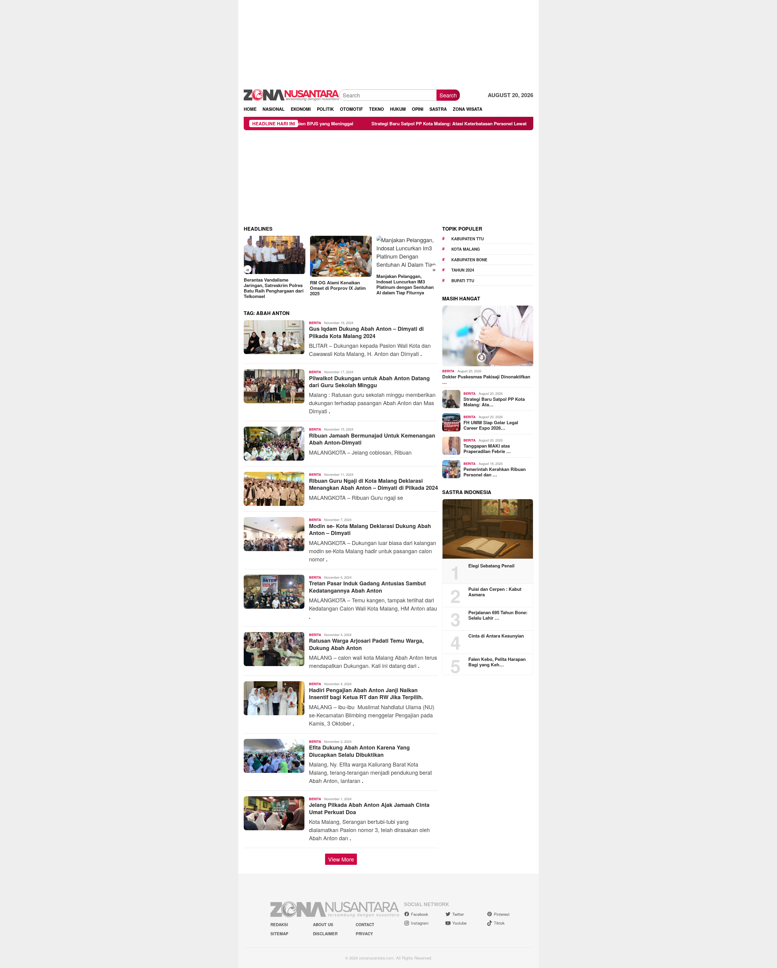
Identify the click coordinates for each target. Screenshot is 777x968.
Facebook (419, 914)
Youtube (459, 923)
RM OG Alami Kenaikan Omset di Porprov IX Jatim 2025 (272, 288)
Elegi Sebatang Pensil (491, 565)
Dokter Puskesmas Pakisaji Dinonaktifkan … (486, 379)
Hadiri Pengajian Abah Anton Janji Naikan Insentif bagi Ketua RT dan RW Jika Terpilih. (366, 693)
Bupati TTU (462, 280)
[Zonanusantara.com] (291, 94)
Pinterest (502, 914)
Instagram (420, 923)
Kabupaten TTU (467, 239)
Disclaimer (325, 933)
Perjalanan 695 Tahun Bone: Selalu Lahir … (498, 615)
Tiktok (499, 923)
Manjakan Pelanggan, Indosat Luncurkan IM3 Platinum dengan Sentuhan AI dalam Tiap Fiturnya (338, 284)
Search (448, 95)
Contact (365, 924)
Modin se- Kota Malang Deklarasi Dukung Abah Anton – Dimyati (370, 529)
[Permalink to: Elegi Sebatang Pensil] (487, 529)
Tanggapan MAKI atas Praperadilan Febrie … (487, 448)
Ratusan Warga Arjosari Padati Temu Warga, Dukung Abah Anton (366, 644)
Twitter (458, 914)
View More (341, 859)
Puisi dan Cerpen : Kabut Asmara (494, 591)
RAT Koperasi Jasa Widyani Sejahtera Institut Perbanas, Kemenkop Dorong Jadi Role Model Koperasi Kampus (406, 285)
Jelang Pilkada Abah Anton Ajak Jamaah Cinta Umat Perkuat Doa (369, 808)
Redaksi (279, 924)
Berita (315, 322)
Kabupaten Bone (469, 259)
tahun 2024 (462, 270)
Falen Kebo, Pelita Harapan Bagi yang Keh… (497, 661)
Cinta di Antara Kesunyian (496, 635)
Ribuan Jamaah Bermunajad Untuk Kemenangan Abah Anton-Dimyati (372, 439)
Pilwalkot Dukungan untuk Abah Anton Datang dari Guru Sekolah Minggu (369, 381)
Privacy (364, 933)
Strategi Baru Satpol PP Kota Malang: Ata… (494, 401)
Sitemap (279, 933)
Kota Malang (465, 249)
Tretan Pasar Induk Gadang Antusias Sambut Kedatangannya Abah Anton (367, 586)
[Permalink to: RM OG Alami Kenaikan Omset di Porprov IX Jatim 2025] (274, 256)
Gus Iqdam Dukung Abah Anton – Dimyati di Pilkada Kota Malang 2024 (366, 332)
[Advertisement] (388, 42)
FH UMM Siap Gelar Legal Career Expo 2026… (490, 425)
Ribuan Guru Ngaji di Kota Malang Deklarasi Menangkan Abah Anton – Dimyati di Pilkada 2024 (373, 484)
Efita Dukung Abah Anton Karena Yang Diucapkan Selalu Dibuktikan (359, 750)
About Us (323, 924)
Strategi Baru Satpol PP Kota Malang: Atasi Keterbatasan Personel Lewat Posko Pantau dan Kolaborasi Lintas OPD (439, 123)
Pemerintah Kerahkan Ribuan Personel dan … (494, 471)
